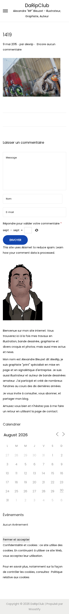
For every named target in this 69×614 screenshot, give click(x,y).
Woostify (34, 609)
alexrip (29, 44)
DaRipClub (37, 5)
